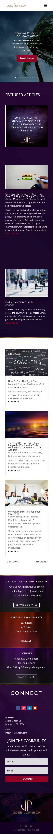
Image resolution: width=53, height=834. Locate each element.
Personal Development (28, 384)
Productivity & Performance (32, 202)
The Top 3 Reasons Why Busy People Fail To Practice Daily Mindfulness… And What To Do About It (24, 446)
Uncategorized (15, 526)
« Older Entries (12, 243)
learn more (26, 677)
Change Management (15, 199)
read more (11, 233)
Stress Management (30, 456)
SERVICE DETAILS (26, 605)
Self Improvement (13, 205)
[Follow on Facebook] (18, 708)
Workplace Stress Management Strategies (24, 512)
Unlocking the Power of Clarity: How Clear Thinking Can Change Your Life (24, 195)
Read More (27, 58)
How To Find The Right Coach (23, 381)
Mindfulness (24, 452)
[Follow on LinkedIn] (29, 708)
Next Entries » (41, 243)
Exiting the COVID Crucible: (19, 302)
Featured (31, 199)
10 (37, 77)
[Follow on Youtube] (35, 708)
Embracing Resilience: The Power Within (26, 34)
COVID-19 (9, 305)
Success (27, 205)
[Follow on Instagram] (23, 708)
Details (26, 641)
